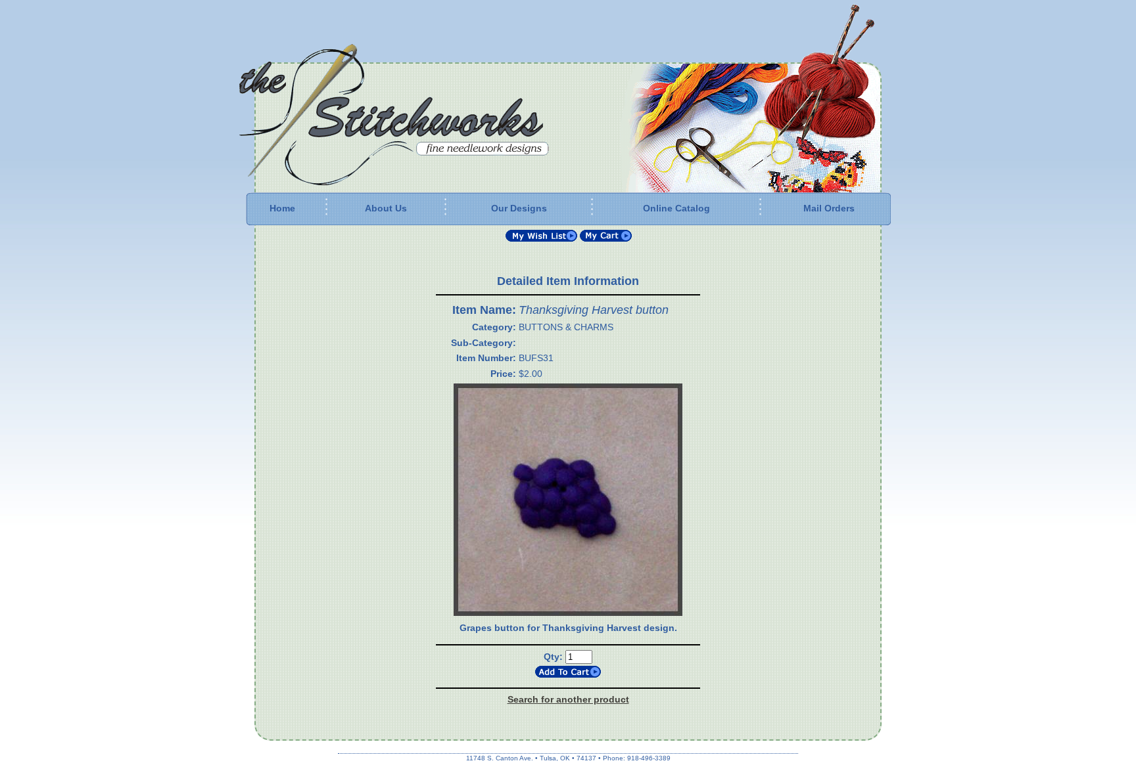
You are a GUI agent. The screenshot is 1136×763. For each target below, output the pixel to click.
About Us (386, 208)
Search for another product (568, 699)
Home (282, 208)
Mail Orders (829, 208)
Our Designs (519, 208)
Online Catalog (676, 208)
